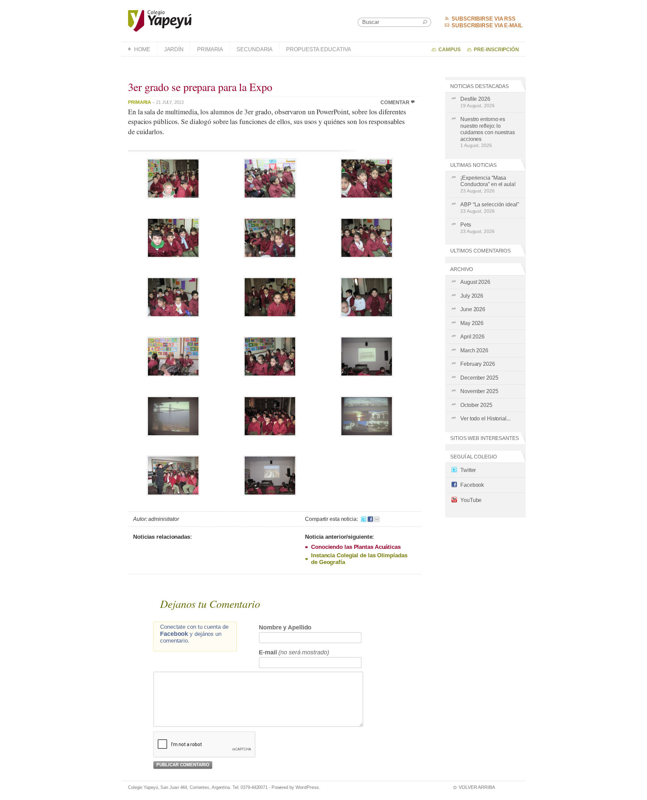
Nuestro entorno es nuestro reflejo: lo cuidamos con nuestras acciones (487, 132)
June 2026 (472, 309)
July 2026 (471, 296)
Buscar (425, 22)
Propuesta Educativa (318, 49)
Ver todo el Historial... (485, 418)
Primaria (210, 49)
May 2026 (472, 323)
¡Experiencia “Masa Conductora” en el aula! (488, 184)
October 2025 (476, 405)
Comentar (394, 102)
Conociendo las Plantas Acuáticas (356, 547)
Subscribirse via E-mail (487, 25)
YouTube (471, 500)
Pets (477, 228)
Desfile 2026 (477, 102)
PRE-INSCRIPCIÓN (496, 49)
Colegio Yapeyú (160, 21)
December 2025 (479, 378)
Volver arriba (477, 787)
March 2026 (474, 350)
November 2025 (479, 391)
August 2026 (475, 282)
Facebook (472, 485)
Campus (449, 49)
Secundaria (255, 49)
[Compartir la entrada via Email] (376, 519)
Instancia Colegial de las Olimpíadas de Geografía (359, 558)
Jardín (174, 49)
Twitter (468, 470)
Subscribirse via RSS (484, 18)
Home (142, 49)
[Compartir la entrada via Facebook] (370, 519)
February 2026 (477, 364)
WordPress (307, 787)
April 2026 (472, 336)
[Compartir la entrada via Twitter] (363, 519)
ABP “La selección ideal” (489, 208)
